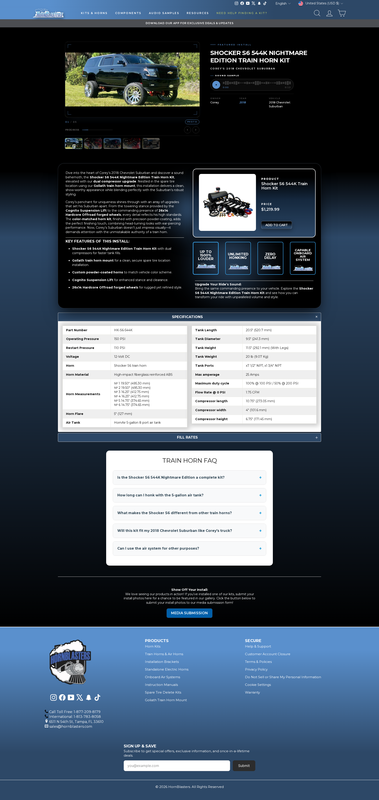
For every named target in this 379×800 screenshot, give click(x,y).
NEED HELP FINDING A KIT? (241, 13)
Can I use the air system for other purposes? (189, 548)
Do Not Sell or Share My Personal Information (283, 677)
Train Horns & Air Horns (164, 654)
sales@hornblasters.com (70, 726)
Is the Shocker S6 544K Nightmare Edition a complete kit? (189, 477)
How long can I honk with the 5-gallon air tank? (189, 495)
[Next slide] (195, 129)
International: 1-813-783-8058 (75, 717)
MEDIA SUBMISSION (189, 613)
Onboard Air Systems (162, 677)
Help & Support (258, 646)
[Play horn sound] (216, 85)
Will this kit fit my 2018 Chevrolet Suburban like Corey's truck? (189, 530)
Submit (244, 765)
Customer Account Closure (267, 654)
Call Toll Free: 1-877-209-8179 (74, 712)
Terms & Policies (258, 662)
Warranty (252, 692)
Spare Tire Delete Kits (163, 692)
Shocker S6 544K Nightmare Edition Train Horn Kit (254, 291)
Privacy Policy (256, 669)
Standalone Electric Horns (166, 669)
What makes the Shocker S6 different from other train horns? (189, 513)
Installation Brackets (162, 662)
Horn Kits (152, 646)
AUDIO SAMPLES (164, 13)
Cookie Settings (258, 685)
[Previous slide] (187, 129)
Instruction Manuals (161, 685)
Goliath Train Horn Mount (166, 700)
